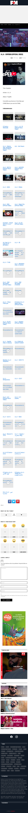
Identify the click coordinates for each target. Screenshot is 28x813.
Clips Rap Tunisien (19, 751)
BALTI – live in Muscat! (6, 698)
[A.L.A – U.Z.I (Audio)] (20, 388)
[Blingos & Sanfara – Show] (14, 721)
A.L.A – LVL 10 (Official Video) (19, 223)
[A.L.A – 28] (20, 233)
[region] (14, 665)
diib (19, 753)
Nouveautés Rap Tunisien (7, 764)
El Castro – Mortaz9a (6, 127)
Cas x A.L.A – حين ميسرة (8, 492)
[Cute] (4, 209)
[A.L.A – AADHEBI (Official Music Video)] (20, 158)
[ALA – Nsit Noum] (20, 137)
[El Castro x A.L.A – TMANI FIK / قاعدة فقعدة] (20, 462)
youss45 (17, 770)
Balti (25, 749)
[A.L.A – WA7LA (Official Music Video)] (8, 158)
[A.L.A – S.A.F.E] (8, 407)
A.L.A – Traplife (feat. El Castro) (7, 342)
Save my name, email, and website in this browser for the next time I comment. (14, 596)
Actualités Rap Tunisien (16, 746)
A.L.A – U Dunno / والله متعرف (19, 434)
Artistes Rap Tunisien (6, 749)
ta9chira (3, 770)
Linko (3, 762)
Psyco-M (9, 766)
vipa (12, 770)
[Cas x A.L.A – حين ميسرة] (8, 483)
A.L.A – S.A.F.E (6, 417)
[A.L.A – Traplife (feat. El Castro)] (8, 332)
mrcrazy (13, 762)
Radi (14, 766)
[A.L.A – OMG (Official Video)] (8, 195)
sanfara (16, 768)
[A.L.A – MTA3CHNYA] (8, 369)
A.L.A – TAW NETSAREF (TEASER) (18, 283)
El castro (4, 755)
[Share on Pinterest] (18, 501)
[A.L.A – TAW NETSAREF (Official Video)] (8, 273)
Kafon (3, 759)
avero (21, 749)
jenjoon (20, 757)
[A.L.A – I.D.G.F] (20, 369)
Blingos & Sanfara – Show (7, 728)
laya (23, 759)
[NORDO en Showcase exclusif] (14, 706)
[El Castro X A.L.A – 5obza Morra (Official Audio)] (20, 293)
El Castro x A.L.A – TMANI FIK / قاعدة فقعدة (20, 473)
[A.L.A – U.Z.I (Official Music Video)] (8, 388)
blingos (3, 751)
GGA (3, 757)
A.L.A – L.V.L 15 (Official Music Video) (19, 128)
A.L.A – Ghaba (18, 187)
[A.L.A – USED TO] (20, 351)
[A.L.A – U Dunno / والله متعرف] (20, 425)
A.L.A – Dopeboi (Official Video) (19, 322)
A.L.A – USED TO (19, 360)
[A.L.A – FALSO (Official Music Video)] (8, 312)
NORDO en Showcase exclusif (8, 713)
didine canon (4, 753)
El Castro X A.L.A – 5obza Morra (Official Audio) (20, 303)
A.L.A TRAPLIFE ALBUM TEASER (19, 342)
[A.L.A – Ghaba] (20, 178)
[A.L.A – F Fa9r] (8, 253)
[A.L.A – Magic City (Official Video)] (20, 195)
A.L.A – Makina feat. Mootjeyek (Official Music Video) (7, 148)
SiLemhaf (23, 768)
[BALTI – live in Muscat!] (14, 691)
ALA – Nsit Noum (20, 146)
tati (8, 770)
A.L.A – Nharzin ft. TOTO (8, 434)
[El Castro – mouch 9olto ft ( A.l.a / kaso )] (8, 213)
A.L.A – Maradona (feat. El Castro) (19, 264)
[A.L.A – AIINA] (8, 178)
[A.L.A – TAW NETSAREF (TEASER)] (20, 273)
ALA (2, 505)
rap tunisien (4, 768)
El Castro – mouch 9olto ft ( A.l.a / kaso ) (8, 224)
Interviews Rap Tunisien (11, 757)
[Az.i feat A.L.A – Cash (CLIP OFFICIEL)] (8, 233)
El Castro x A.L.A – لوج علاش (8, 473)
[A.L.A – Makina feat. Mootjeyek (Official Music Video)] (8, 137)
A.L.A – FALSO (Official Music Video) (7, 323)
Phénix (3, 766)
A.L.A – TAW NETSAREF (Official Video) (7, 283)
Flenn (23, 755)
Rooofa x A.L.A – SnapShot (7, 360)
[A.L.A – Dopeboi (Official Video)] (20, 312)
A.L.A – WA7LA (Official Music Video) (7, 168)
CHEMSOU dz (10, 751)
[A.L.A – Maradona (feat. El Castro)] (20, 253)
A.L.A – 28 (17, 243)
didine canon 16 (13, 753)
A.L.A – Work (18, 417)
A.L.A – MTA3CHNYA (6, 379)
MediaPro (13, 811)
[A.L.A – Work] (20, 407)
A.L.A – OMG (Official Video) (7, 205)
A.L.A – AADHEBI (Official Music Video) (19, 168)
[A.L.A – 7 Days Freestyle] (8, 293)
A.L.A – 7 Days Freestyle (7, 302)
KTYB (19, 759)
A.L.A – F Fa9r (6, 262)
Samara (11, 768)
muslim (18, 762)
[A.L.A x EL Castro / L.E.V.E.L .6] (20, 443)
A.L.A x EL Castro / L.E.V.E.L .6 (20, 453)
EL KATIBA (10, 755)
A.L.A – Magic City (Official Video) (20, 205)
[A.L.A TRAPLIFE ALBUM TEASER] (20, 332)
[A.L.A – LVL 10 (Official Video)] (20, 213)
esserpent (17, 755)
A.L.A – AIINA (6, 187)
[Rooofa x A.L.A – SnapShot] (8, 351)
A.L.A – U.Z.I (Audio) (18, 397)
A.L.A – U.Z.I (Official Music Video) (7, 398)
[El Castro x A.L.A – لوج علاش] (8, 462)
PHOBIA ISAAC (18, 764)
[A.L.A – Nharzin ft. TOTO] (8, 425)
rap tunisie (24, 766)
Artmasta (15, 749)
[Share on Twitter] (14, 501)
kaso (8, 759)
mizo (8, 762)
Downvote (21, 515)
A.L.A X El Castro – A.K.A (8, 453)
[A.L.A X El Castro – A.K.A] (8, 443)
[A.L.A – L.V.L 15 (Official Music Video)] (20, 117)
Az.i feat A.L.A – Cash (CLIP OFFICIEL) (7, 244)
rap (18, 766)
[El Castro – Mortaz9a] (8, 117)
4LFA (8, 746)
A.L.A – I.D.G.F (18, 379)
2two (3, 746)
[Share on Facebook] (10, 501)
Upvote (6, 515)
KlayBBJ (13, 759)
